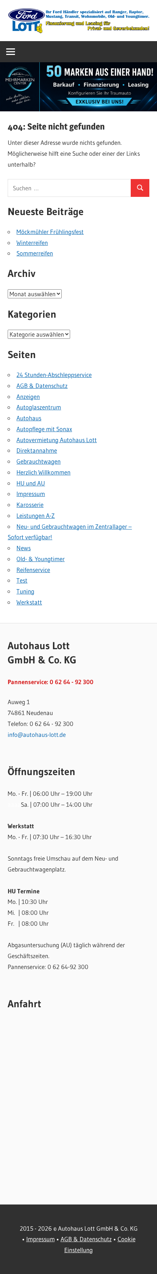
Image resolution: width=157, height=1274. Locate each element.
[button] (78, 86)
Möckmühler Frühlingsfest (50, 231)
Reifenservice (33, 570)
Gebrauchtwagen (38, 461)
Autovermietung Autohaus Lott (56, 440)
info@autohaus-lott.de (37, 734)
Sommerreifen (34, 253)
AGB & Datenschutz (42, 385)
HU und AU (30, 483)
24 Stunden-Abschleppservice (54, 374)
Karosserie (29, 504)
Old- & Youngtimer (40, 559)
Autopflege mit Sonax (44, 429)
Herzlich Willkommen (43, 472)
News (23, 548)
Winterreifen (32, 242)
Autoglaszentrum (38, 407)
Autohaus (28, 418)
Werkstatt (29, 602)
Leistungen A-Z (35, 515)
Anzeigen (28, 396)
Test (21, 580)
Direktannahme (36, 450)
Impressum (30, 493)
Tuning (25, 591)
